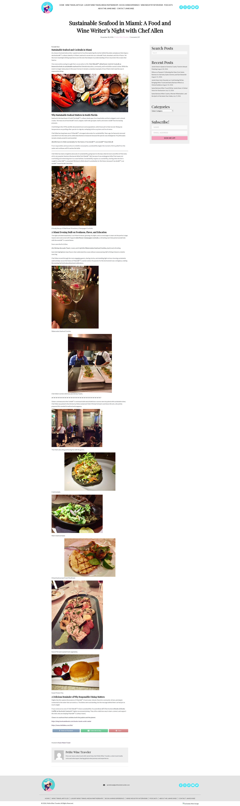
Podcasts (153, 798)
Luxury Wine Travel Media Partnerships (87, 798)
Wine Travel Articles (60, 798)
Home (47, 798)
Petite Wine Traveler (121, 37)
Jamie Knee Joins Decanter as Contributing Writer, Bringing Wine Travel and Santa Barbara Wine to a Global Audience (168, 82)
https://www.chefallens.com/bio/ (62, 725)
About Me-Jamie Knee (168, 798)
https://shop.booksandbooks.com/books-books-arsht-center (71, 721)
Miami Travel (66, 743)
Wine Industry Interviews (137, 798)
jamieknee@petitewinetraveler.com (118, 785)
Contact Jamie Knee (187, 798)
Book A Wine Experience (114, 798)
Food (59, 743)
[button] (181, 7)
